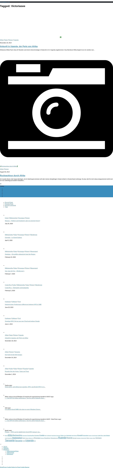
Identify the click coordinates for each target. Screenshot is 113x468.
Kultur (6, 218)
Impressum (10, 454)
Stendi (94, 438)
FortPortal (49, 435)
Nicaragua (21, 218)
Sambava (79, 438)
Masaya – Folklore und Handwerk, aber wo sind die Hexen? (22, 221)
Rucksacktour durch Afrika (12, 175)
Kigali (72, 435)
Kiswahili (80, 435)
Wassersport (34, 251)
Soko (87, 438)
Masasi (27, 438)
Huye (65, 435)
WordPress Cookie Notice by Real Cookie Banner (14, 467)
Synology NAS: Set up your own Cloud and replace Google (22, 321)
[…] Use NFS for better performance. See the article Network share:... (25, 398)
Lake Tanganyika (8, 438)
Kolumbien (86, 435)
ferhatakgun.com (5, 2)
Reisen (11, 40)
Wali (35, 440)
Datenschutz (10, 452)
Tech (19, 301)
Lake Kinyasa (94, 435)
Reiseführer (47, 438)
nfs (33, 438)
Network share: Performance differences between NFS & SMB (23, 304)
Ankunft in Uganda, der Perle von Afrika (19, 46)
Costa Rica (8, 285)
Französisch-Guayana (55, 435)
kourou (90, 435)
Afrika (1, 40)
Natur (6, 40)
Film (45, 435)
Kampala (69, 435)
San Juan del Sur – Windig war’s (14, 271)
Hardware (8, 301)
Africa (6, 435)
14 (60, 37)
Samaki (75, 438)
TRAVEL (6, 448)
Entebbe (42, 435)
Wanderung (33, 234)
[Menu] (0, 444)
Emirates (36, 435)
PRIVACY (6, 449)
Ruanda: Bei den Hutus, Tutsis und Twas (17, 371)
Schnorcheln (83, 438)
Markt (23, 438)
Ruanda (25, 368)
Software (14, 301)
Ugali (23, 440)
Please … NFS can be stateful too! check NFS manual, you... (23, 432)
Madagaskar (17, 438)
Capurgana (24, 435)
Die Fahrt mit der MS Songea (13, 354)
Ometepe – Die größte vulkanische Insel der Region (20, 254)
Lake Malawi (106, 435)
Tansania (17, 352)
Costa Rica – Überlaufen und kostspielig (17, 287)
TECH (5, 446)
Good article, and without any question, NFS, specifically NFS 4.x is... (25, 387)
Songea (90, 438)
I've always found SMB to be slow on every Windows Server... (23, 409)
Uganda (16, 40)
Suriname (99, 438)
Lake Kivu (100, 435)
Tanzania (18, 441)
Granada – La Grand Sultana (13, 237)
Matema (30, 438)
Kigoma (75, 435)
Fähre (62, 435)
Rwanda (69, 438)
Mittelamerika (13, 218)
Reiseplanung (54, 438)
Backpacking (17, 435)
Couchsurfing (30, 435)
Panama (42, 438)
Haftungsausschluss (13, 451)
